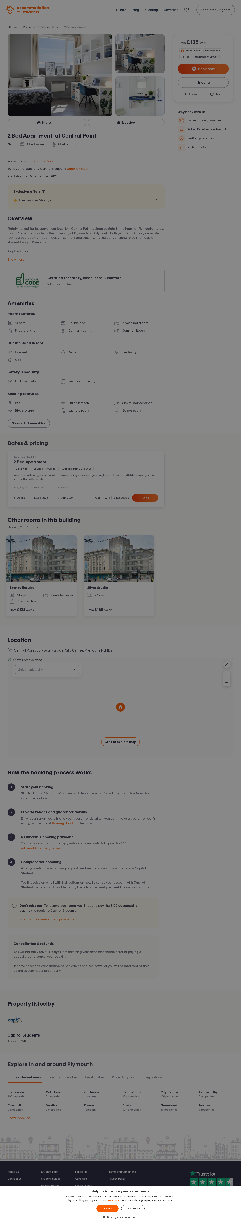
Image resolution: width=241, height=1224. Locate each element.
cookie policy (113, 1200)
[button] (120, 1217)
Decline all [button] (133, 1208)
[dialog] (120, 1205)
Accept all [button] (107, 1208)
